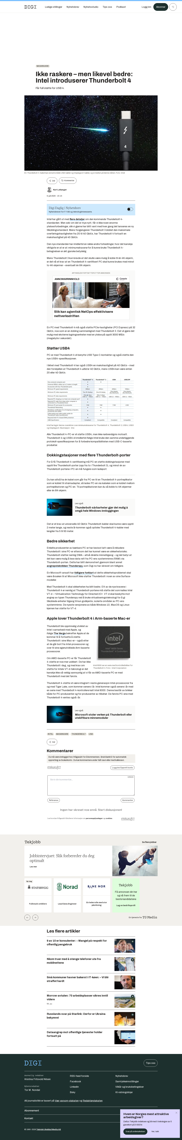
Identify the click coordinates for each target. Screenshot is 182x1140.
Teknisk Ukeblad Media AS (48, 1130)
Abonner (160, 7)
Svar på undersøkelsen (135, 1132)
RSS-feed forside (79, 1076)
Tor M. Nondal (32, 1090)
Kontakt (28, 1118)
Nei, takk (155, 1132)
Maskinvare (43, 66)
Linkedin (74, 1086)
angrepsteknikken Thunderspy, (65, 566)
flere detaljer (77, 219)
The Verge (60, 633)
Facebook (75, 1081)
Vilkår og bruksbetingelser (129, 1086)
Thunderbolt (79, 734)
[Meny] (173, 7)
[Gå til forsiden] (30, 7)
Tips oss (150, 1063)
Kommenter (69, 181)
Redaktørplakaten (93, 1100)
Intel (50, 734)
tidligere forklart (84, 572)
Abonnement (31, 1110)
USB (91, 734)
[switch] (130, 209)
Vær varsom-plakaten (67, 1100)
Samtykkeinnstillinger (127, 1081)
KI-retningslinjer (124, 1092)
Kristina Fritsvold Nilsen (37, 1079)
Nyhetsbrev (121, 1076)
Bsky (72, 1092)
